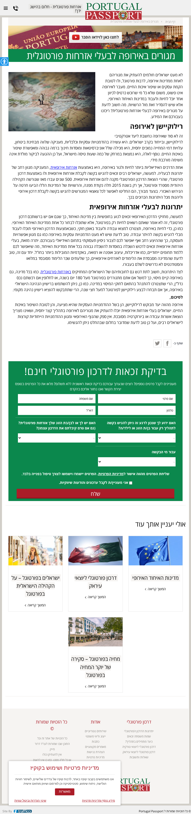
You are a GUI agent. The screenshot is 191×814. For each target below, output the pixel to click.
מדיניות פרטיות (95, 757)
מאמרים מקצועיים (95, 747)
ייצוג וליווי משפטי (96, 736)
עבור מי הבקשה (164, 452)
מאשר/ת (64, 791)
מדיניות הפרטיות (111, 473)
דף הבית (170, 21)
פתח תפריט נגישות (4, 61)
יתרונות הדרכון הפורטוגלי (139, 731)
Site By (7, 811)
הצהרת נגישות (95, 752)
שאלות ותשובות (139, 757)
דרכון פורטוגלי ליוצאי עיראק (139, 752)
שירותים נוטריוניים (95, 731)
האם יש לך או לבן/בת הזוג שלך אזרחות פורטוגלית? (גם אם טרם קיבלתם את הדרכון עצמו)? (57, 425)
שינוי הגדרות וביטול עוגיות (30, 800)
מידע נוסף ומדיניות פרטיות (98, 800)
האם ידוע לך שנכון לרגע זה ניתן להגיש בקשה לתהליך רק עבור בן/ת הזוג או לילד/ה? (141, 425)
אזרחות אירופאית (63, 167)
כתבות (95, 741)
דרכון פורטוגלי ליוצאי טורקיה (139, 747)
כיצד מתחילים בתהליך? (138, 741)
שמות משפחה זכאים (139, 736)
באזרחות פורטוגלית (56, 271)
